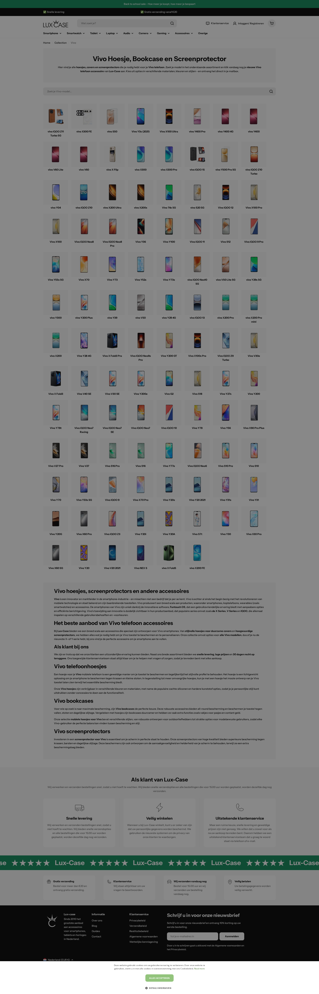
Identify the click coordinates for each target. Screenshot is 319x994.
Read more (199, 968)
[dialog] (159, 977)
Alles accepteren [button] (159, 978)
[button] (159, 988)
